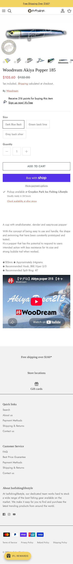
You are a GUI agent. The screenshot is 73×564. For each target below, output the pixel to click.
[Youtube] (14, 514)
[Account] (62, 11)
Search (6, 410)
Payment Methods (12, 420)
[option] (36, 35)
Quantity (7, 144)
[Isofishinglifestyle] (36, 11)
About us (8, 415)
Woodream (12, 91)
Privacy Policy (27, 542)
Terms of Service (10, 542)
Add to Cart (36, 166)
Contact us (8, 431)
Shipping (23, 83)
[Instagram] (9, 514)
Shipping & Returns (13, 426)
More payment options (36, 185)
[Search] (11, 11)
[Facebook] (4, 514)
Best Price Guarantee (14, 457)
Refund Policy (43, 542)
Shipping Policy (60, 542)
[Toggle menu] (3, 11)
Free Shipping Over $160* (36, 3)
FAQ (5, 452)
